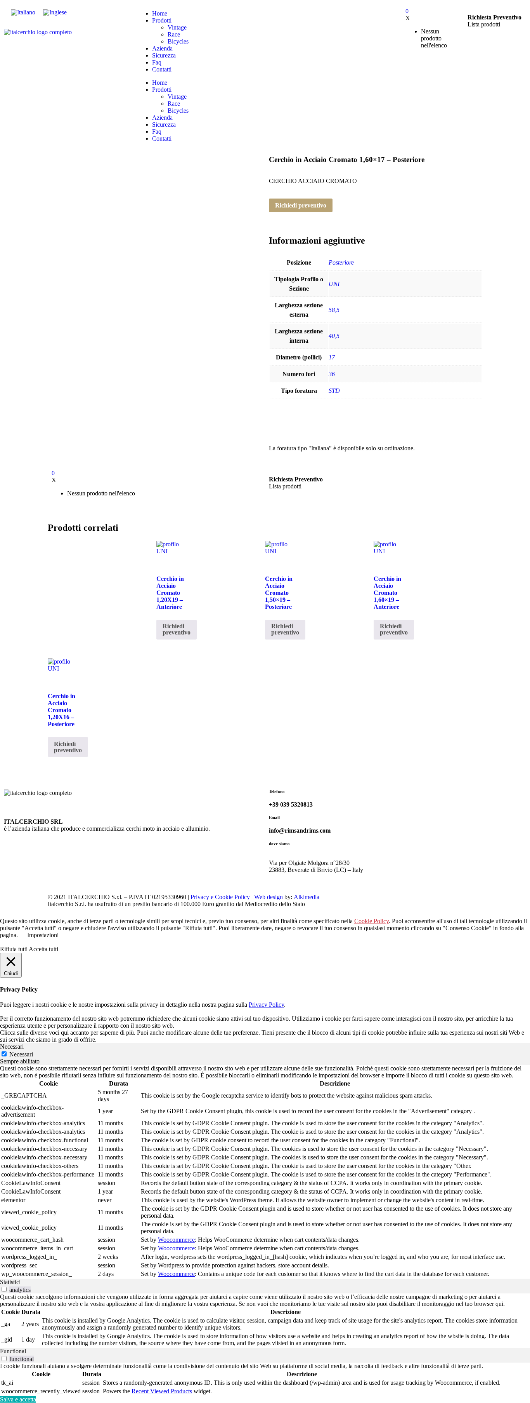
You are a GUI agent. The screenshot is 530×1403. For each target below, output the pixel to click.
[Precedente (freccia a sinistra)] (13, 701)
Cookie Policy (371, 921)
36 (332, 374)
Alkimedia (306, 897)
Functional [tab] (13, 1351)
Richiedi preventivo (300, 205)
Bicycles (178, 41)
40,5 (334, 336)
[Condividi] (504, 8)
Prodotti (161, 20)
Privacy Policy (266, 1004)
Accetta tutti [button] (43, 949)
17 (332, 357)
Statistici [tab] (10, 1282)
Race (174, 34)
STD (334, 390)
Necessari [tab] (12, 1046)
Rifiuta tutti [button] (14, 949)
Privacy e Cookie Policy (220, 897)
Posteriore (341, 262)
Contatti (161, 69)
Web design (268, 897)
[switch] (4, 1289)
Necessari (21, 1054)
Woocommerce (176, 1239)
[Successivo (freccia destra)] (516, 701)
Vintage (177, 27)
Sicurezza (164, 55)
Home (159, 82)
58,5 (334, 310)
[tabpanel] (265, 1172)
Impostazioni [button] (43, 935)
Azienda (162, 48)
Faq (156, 62)
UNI (334, 284)
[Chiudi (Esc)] (521, 8)
